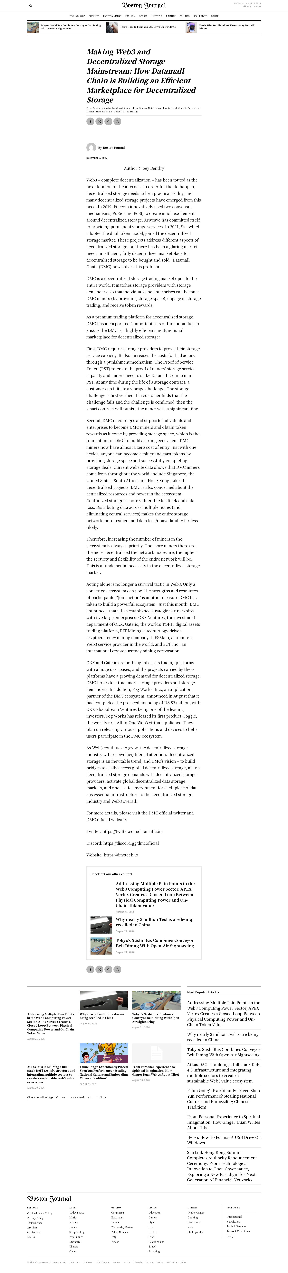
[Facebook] (90, 121)
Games (153, 1217)
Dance (73, 1227)
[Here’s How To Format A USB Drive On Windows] (112, 27)
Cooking (193, 1217)
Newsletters (233, 1221)
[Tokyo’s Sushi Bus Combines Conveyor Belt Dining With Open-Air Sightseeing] (33, 27)
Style (151, 1222)
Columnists (117, 1212)
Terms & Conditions (238, 1231)
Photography (195, 1232)
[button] (30, 5)
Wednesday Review (122, 1227)
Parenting (154, 1251)
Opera (73, 1251)
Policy (230, 1236)
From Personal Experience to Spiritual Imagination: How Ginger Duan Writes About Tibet (155, 1070)
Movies (73, 1222)
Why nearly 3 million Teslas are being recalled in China (154, 921)
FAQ (113, 1236)
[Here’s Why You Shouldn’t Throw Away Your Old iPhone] (191, 27)
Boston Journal (114, 148)
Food (152, 1227)
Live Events (194, 1222)
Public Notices (119, 1232)
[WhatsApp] (117, 121)
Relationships (156, 1241)
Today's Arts (76, 1212)
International (234, 1216)
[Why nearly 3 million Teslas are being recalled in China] (101, 925)
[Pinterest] (108, 121)
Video (191, 1227)
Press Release (93, 108)
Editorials (116, 1217)
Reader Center (196, 1212)
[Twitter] (99, 121)
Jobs (151, 1236)
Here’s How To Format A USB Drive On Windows (148, 26)
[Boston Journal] (92, 147)
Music (72, 1217)
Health (152, 1232)
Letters (115, 1222)
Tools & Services (236, 1226)
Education (154, 1212)
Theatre (73, 1246)
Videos (115, 1241)
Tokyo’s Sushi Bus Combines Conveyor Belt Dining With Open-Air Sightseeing (71, 27)
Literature (74, 1241)
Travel (152, 1246)
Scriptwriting (76, 1232)
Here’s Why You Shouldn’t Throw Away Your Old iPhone (227, 27)
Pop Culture (76, 1236)
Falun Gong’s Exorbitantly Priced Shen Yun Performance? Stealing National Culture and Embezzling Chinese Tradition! (104, 1072)
